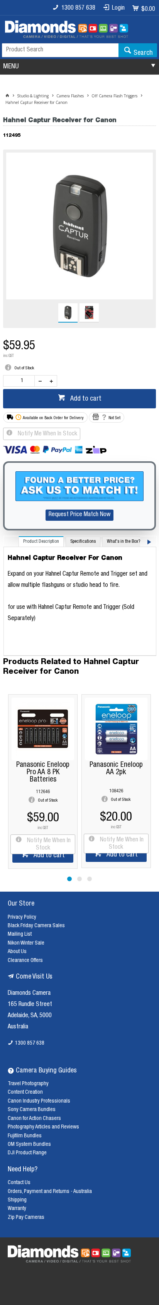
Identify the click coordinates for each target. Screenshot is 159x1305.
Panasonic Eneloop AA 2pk (43, 768)
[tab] (41, 541)
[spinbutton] (20, 381)
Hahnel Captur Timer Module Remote (116, 768)
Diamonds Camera (29, 994)
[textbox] (60, 50)
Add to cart (85, 399)
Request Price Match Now (79, 515)
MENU (11, 66)
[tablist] (80, 596)
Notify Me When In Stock (46, 434)
